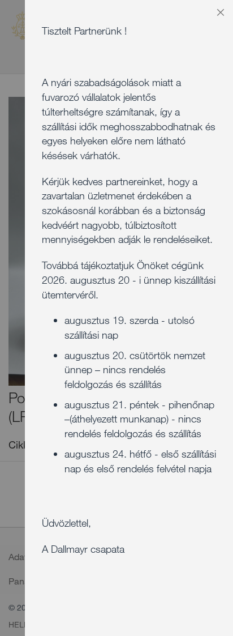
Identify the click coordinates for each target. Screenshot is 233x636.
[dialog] (129, 318)
